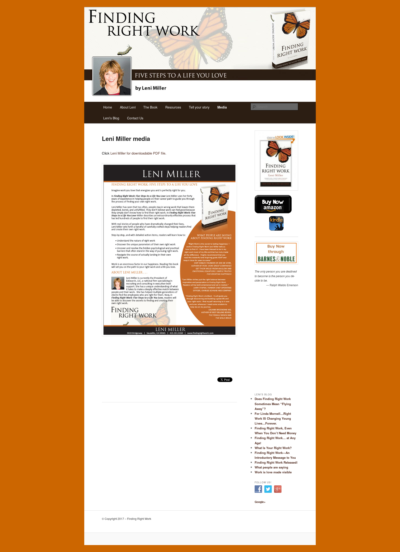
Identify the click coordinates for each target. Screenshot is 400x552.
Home (107, 107)
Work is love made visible (273, 472)
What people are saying (271, 467)
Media (222, 107)
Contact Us (135, 118)
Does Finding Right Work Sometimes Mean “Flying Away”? (273, 404)
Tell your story (199, 107)
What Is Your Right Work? (273, 448)
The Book (150, 107)
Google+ (260, 502)
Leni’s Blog (111, 118)
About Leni (128, 107)
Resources (173, 107)
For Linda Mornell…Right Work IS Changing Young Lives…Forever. (273, 418)
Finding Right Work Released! (276, 462)
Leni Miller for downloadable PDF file (137, 153)
